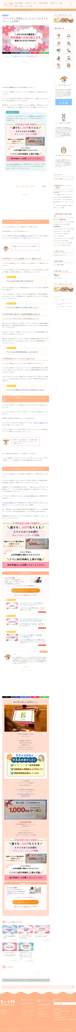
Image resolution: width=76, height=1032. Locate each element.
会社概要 (3, 1014)
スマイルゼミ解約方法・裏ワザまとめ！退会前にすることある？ (26, 389)
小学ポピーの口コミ (44, 1011)
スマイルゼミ (5, 15)
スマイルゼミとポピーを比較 (61, 240)
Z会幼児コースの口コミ (28, 1015)
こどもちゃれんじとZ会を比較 (61, 233)
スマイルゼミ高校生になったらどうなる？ (64, 300)
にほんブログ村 (57, 277)
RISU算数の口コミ (43, 1014)
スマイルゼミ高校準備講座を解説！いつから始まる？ (23, 352)
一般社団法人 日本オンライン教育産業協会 (65, 1020)
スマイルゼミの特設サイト (13, 164)
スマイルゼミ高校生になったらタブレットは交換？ (64, 304)
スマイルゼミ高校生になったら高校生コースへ (64, 307)
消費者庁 (57, 1015)
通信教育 (11, 987)
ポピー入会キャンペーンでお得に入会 (63, 199)
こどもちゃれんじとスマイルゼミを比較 (64, 228)
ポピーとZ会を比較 (58, 235)
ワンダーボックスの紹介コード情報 (62, 205)
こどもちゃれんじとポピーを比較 (62, 231)
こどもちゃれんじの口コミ (28, 1007)
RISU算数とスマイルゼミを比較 (62, 224)
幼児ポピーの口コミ (28, 1012)
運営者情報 (4, 1010)
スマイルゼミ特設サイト (30, 496)
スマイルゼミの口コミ (28, 1010)
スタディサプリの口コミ (44, 1017)
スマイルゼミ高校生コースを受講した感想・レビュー (23, 307)
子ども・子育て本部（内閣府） (62, 1011)
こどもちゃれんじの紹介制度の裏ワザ (63, 197)
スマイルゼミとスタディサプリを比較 (63, 242)
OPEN (44, 186)
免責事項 (16, 1030)
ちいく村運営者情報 (59, 264)
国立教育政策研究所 (60, 1017)
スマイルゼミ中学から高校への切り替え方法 (20, 281)
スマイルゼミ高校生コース (21, 235)
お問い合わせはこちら (60, 255)
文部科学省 (57, 1009)
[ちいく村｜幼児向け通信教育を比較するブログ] (8, 5)
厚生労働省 (57, 1013)
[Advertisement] (25, 73)
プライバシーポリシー (7, 1030)
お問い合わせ (4, 1012)
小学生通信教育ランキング (44, 1005)
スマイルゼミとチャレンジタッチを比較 (64, 221)
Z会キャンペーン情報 (59, 207)
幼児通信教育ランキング (28, 1004)
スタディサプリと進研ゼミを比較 (62, 245)
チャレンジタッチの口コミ (44, 1009)
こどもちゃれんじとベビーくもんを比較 (64, 238)
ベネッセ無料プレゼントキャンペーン (63, 194)
